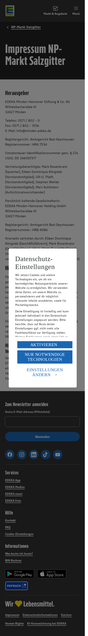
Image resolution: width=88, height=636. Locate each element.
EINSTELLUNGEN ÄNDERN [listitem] (45, 372)
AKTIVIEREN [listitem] (43, 344)
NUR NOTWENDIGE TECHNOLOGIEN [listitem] (45, 357)
